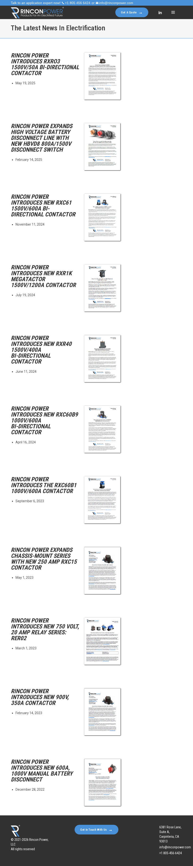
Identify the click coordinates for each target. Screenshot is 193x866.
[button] (173, 12)
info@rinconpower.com (116, 3)
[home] (37, 12)
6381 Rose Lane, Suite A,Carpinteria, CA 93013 (170, 834)
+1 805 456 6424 (77, 3)
